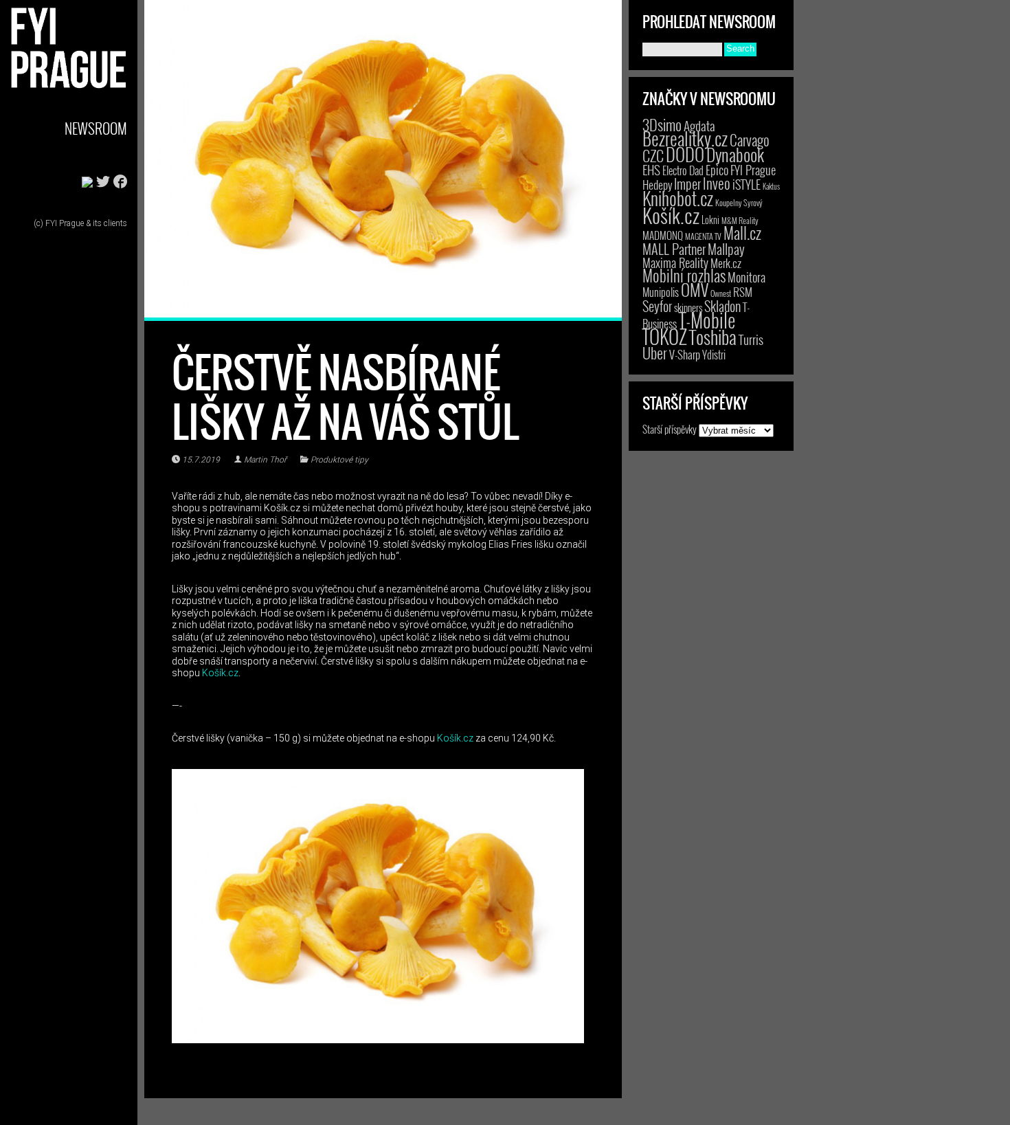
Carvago (750, 140)
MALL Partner (674, 248)
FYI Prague (753, 169)
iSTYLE (746, 184)
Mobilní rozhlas (684, 275)
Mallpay (726, 248)
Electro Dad (683, 170)
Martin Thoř (265, 460)
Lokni (710, 219)
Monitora (746, 276)
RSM (742, 291)
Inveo (716, 183)
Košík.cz (220, 672)
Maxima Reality (675, 262)
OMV (694, 290)
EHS (651, 169)
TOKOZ (664, 336)
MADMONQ (662, 235)
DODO (685, 154)
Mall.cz (742, 233)
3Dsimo (662, 124)
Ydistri (714, 354)
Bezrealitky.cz (685, 138)
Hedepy (657, 184)
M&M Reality (740, 220)
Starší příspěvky (669, 428)
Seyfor (657, 306)
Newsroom (96, 128)
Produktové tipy (339, 460)
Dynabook (735, 154)
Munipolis (660, 292)
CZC (653, 155)
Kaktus (771, 186)
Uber (654, 353)
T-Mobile (707, 319)
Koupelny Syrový (739, 202)
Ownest (720, 293)
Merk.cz (725, 262)
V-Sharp (684, 354)
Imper (687, 183)
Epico (717, 169)
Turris (751, 339)
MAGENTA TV (703, 236)
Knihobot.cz (677, 198)
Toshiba (713, 336)
